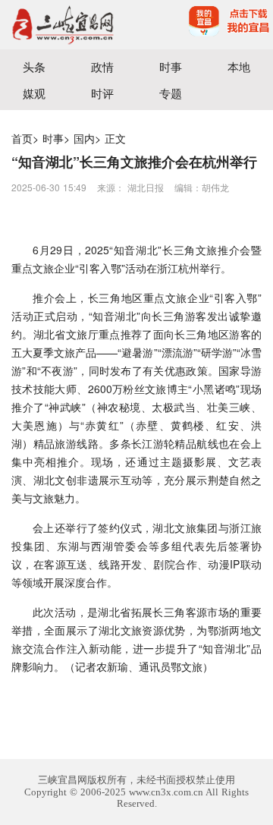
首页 (22, 138)
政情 (102, 66)
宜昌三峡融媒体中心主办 (68, 24)
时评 (102, 93)
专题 (170, 93)
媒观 (34, 93)
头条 (34, 66)
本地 (239, 66)
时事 (170, 66)
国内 (84, 138)
